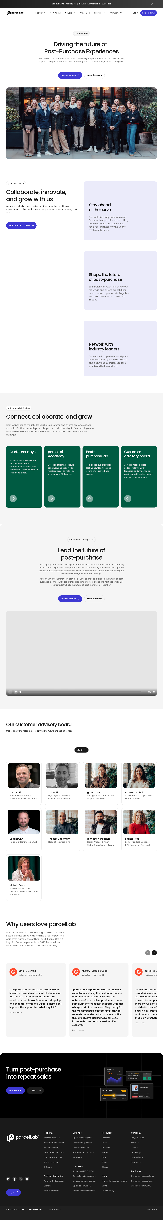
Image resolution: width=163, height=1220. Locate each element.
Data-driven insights (53, 1157)
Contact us (136, 1162)
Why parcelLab (137, 1137)
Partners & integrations (54, 1181)
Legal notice (152, 1209)
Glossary (106, 1167)
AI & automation (51, 1162)
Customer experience (82, 1142)
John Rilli (53, 792)
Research (106, 1137)
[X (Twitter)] (21, 1180)
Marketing (77, 1157)
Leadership (136, 1152)
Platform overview (52, 1137)
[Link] (22, 1138)
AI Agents (48, 1167)
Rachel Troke (132, 838)
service (85, 1147)
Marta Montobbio (134, 792)
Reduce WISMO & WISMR (83, 1171)
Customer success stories (142, 1176)
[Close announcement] (152, 4)
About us (135, 1142)
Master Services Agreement (114, 1181)
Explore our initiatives (19, 225)
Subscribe (106, 4)
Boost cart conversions (54, 1142)
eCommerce (78, 1152)
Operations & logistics (82, 1137)
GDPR (104, 1186)
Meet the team (94, 75)
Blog (104, 1157)
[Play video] (10, 692)
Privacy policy (108, 1190)
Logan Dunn (16, 838)
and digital (89, 1152)
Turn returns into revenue (84, 1176)
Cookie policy (54, 1209)
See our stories (68, 75)
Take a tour (35, 1090)
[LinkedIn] (8, 1180)
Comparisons (137, 1157)
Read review (15, 1012)
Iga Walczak (93, 792)
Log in (135, 12)
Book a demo (148, 13)
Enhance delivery (51, 1147)
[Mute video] (16, 692)
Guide (104, 1142)
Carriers (47, 1186)
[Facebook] (14, 1180)
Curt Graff (15, 792)
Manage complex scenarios (85, 1181)
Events (105, 1152)
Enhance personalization (84, 1190)
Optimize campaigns (82, 1186)
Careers (134, 1147)
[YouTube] (27, 1180)
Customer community (141, 1186)
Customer (77, 1147)
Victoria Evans (17, 885)
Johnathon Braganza (98, 838)
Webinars (106, 1147)
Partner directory (51, 1190)
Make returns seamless (54, 1152)
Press (104, 1162)
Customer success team (142, 1181)
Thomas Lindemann (59, 838)
